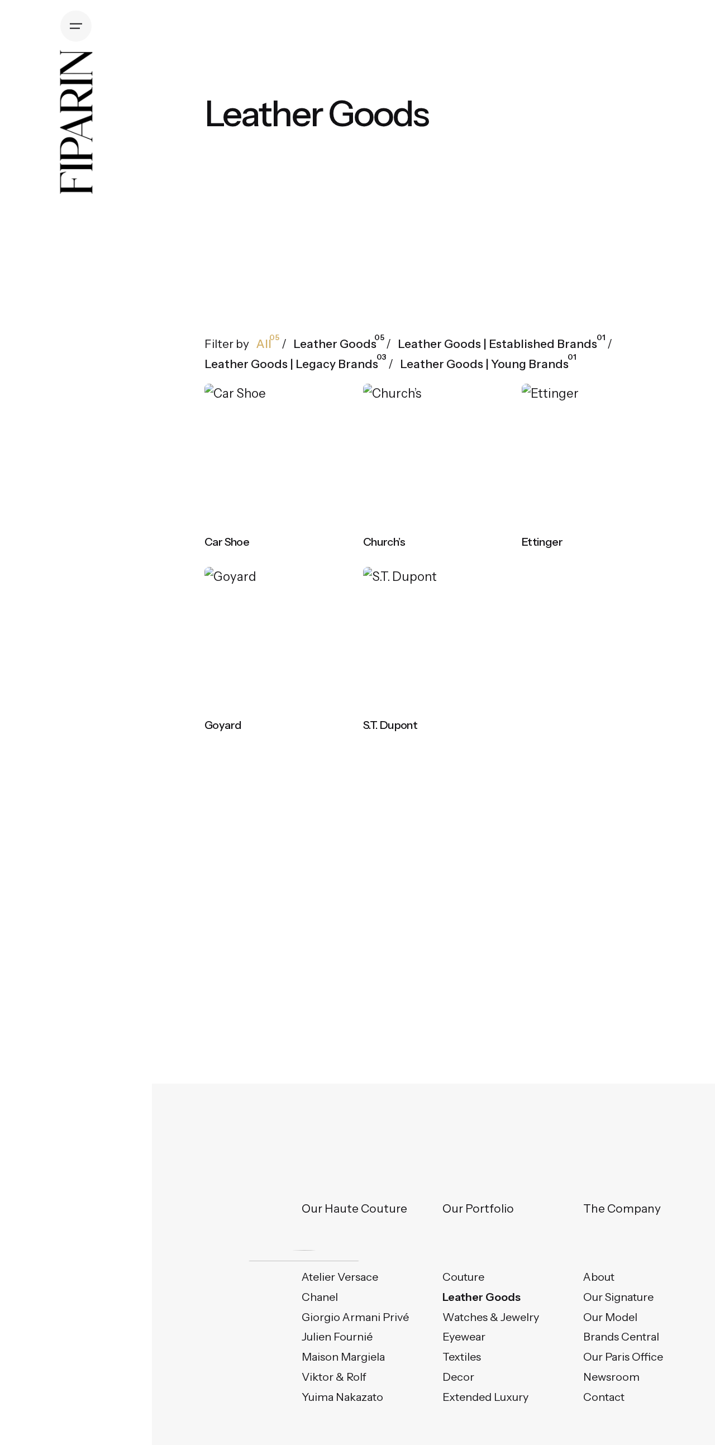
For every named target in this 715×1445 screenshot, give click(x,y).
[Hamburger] (76, 26)
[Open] (230, 407)
